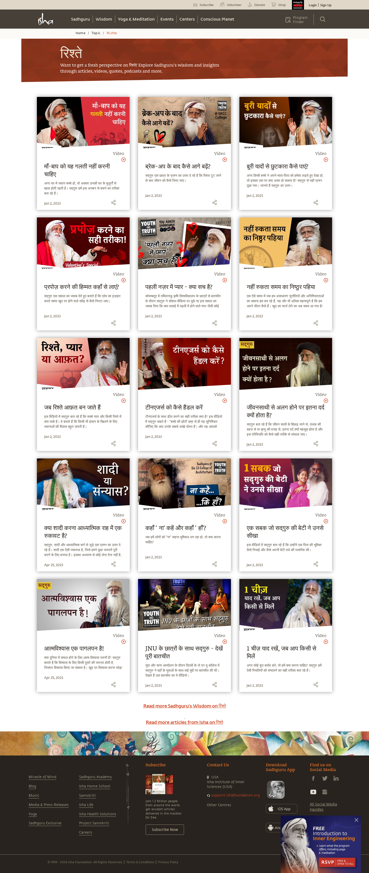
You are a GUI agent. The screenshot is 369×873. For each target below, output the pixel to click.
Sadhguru (80, 19)
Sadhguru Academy (95, 777)
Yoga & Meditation (136, 19)
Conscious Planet (217, 19)
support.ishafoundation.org (235, 795)
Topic (96, 33)
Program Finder (300, 20)
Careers (85, 832)
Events (167, 19)
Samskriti (87, 795)
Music (34, 795)
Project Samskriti (94, 823)
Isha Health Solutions (97, 814)
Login (313, 5)
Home (80, 33)
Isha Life (86, 805)
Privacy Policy (168, 862)
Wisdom (104, 19)
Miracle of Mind (42, 777)
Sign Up (325, 5)
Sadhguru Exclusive (45, 823)
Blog (32, 786)
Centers (187, 19)
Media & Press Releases (49, 805)
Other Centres (219, 805)
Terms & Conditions (140, 862)
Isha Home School (94, 786)
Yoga (33, 814)
